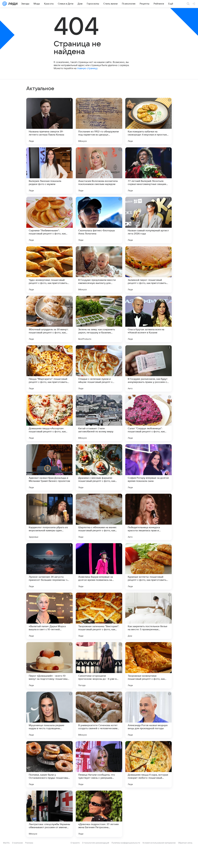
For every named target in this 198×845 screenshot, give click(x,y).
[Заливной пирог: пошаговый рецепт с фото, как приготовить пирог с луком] (148, 269)
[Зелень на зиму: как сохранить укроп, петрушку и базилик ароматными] (99, 319)
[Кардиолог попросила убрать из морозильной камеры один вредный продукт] (49, 517)
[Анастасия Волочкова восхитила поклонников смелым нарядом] (99, 170)
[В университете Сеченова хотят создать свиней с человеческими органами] (99, 715)
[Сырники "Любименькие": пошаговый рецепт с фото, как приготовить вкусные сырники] (49, 220)
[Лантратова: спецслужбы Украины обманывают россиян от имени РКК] (49, 814)
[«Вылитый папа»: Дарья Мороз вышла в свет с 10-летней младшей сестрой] (49, 616)
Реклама (29, 843)
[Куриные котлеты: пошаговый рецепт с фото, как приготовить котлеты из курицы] (148, 566)
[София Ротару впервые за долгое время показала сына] (148, 467)
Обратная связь (185, 843)
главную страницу (87, 68)
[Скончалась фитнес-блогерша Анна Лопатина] (99, 220)
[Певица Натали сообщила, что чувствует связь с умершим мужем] (99, 764)
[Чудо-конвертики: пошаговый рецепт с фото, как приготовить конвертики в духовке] (49, 269)
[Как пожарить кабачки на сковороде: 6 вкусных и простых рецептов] (148, 121)
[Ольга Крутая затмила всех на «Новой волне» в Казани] (148, 319)
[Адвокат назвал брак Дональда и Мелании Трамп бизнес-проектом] (49, 467)
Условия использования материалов (159, 843)
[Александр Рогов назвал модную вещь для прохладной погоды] (148, 715)
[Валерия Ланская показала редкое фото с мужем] (49, 170)
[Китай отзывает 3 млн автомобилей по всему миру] (99, 418)
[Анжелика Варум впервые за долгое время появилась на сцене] (99, 566)
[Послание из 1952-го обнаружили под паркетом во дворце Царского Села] (99, 121)
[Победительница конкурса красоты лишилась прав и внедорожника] (148, 517)
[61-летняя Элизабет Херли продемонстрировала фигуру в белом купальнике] (148, 814)
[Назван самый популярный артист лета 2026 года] (148, 220)
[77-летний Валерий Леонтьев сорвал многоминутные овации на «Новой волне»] (148, 170)
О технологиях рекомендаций (95, 843)
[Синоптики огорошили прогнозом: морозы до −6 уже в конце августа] (99, 665)
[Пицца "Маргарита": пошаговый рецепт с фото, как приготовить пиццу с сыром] (49, 368)
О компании (17, 843)
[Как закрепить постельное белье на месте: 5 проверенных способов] (148, 616)
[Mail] (4, 3)
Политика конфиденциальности (126, 843)
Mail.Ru (6, 843)
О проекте (75, 843)
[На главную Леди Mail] (12, 3)
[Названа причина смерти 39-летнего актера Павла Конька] (49, 121)
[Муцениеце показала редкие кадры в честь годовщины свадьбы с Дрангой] (49, 715)
